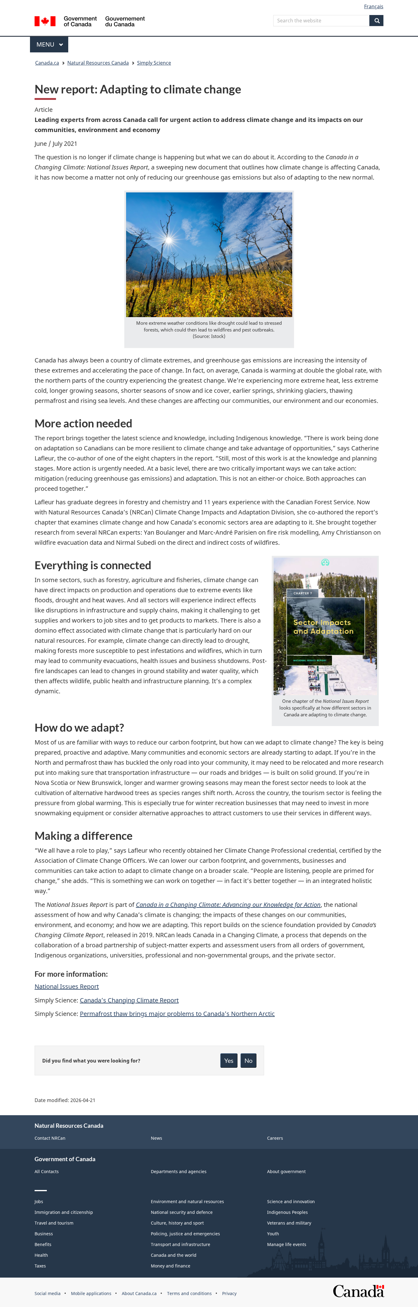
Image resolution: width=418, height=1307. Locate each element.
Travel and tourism (54, 1223)
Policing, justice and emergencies (185, 1234)
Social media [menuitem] (48, 1293)
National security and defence (182, 1212)
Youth (273, 1234)
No (248, 1060)
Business (44, 1234)
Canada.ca (47, 62)
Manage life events (286, 1244)
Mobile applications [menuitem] (91, 1293)
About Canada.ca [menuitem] (139, 1293)
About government (286, 1171)
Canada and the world (173, 1255)
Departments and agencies (179, 1171)
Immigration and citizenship (64, 1212)
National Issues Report (67, 986)
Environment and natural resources (187, 1201)
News (156, 1138)
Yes (228, 1060)
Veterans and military (289, 1223)
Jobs (39, 1201)
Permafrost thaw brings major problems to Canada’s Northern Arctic (177, 1014)
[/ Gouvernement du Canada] (90, 22)
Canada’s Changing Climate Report (129, 1000)
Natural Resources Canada (98, 62)
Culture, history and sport (177, 1223)
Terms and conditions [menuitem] (189, 1293)
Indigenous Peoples (287, 1212)
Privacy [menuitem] (229, 1293)
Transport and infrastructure (180, 1244)
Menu (46, 44)
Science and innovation (291, 1201)
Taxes (40, 1266)
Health (41, 1255)
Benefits (43, 1244)
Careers (275, 1138)
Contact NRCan (50, 1138)
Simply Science (154, 62)
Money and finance (170, 1266)
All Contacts (47, 1171)
